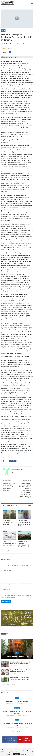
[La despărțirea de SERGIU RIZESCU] (17, 649)
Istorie (17, 653)
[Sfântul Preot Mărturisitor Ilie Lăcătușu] (9, 514)
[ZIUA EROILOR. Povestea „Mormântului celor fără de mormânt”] (24, 535)
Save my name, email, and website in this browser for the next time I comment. (16, 596)
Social (3, 30)
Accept (16, 754)
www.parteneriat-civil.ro (10, 114)
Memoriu (6, 68)
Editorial (17, 708)
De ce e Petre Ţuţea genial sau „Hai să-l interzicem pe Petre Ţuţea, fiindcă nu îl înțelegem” (9, 486)
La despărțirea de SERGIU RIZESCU (17, 656)
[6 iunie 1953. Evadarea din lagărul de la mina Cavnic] (9, 535)
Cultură (20, 531)
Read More (24, 754)
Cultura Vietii (23, 453)
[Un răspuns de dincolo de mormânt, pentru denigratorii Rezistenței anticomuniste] (24, 514)
